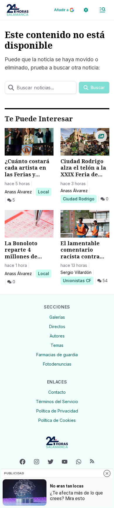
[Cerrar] (106, 473)
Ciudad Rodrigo (78, 198)
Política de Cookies (57, 420)
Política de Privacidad (57, 410)
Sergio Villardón (76, 272)
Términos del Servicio (57, 401)
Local (44, 191)
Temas (57, 345)
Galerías (57, 317)
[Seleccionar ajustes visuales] (86, 10)
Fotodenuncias (57, 364)
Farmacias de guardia (57, 354)
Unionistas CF (77, 280)
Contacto (57, 392)
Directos (57, 326)
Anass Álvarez (18, 191)
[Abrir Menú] (102, 10)
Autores (57, 335)
